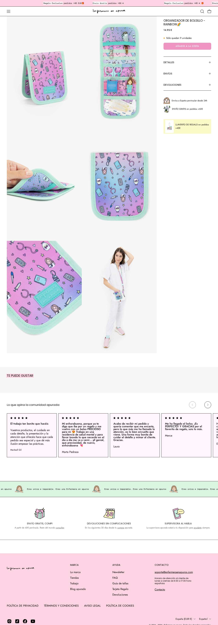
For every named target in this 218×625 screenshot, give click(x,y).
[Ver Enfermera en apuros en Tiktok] (17, 621)
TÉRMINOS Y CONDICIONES (61, 606)
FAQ (115, 578)
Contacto (160, 589)
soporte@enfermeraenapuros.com (174, 572)
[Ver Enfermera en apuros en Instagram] (9, 621)
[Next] (207, 404)
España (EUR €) (184, 619)
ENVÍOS (168, 73)
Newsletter (118, 572)
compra (120, 527)
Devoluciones (120, 595)
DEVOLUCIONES (172, 85)
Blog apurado (78, 589)
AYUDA (116, 565)
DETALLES (169, 62)
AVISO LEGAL (92, 606)
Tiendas (74, 578)
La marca (75, 572)
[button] (202, 11)
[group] (109, 435)
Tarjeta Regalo (120, 589)
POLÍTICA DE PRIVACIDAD (22, 606)
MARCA (74, 565)
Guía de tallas (120, 583)
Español (203, 619)
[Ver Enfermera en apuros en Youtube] (32, 621)
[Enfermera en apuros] (109, 11)
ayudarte (198, 527)
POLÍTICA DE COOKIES (120, 606)
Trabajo (74, 583)
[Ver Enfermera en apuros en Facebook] (25, 621)
